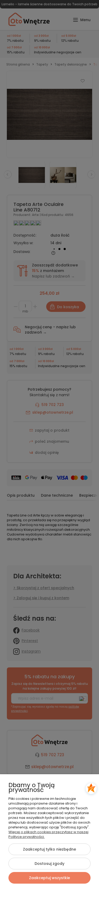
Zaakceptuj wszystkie (49, 877)
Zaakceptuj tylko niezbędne (49, 849)
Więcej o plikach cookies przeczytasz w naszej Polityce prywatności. (48, 834)
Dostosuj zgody (49, 863)
